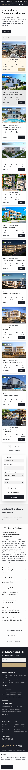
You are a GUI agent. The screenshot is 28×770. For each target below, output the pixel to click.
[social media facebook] (2, 739)
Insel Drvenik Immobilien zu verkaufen (12, 697)
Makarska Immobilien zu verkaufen (11, 711)
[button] (14, 534)
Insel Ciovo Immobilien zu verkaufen (12, 694)
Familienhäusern (6, 28)
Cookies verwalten (19, 724)
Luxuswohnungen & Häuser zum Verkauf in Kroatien (14, 676)
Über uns (4, 724)
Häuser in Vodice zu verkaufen (10, 520)
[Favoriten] (19, 4)
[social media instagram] (5, 739)
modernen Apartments (8, 23)
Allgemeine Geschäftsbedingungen (20, 730)
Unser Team (5, 729)
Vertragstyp (7, 457)
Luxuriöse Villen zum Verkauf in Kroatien (13, 682)
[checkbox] (9, 488)
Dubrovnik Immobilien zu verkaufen (12, 706)
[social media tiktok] (12, 739)
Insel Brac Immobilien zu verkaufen (12, 692)
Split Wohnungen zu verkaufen (10, 680)
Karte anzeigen (13, 472)
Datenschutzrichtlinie (20, 727)
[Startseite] (9, 4)
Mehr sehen (5, 685)
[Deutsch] (22, 4)
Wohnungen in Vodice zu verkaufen (12, 517)
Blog (3, 727)
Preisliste (4, 732)
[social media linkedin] (9, 739)
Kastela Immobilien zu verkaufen (11, 709)
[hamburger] (25, 4)
